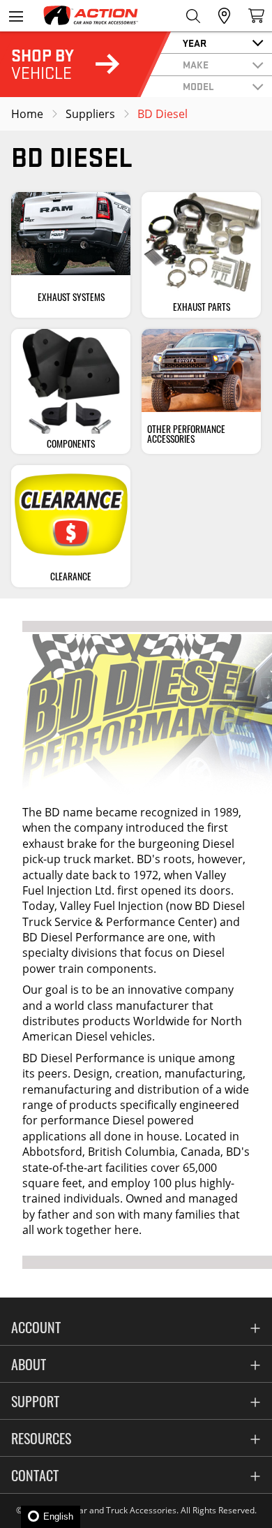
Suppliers (90, 113)
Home (27, 113)
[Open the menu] (15, 15)
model (198, 86)
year (194, 43)
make (196, 64)
